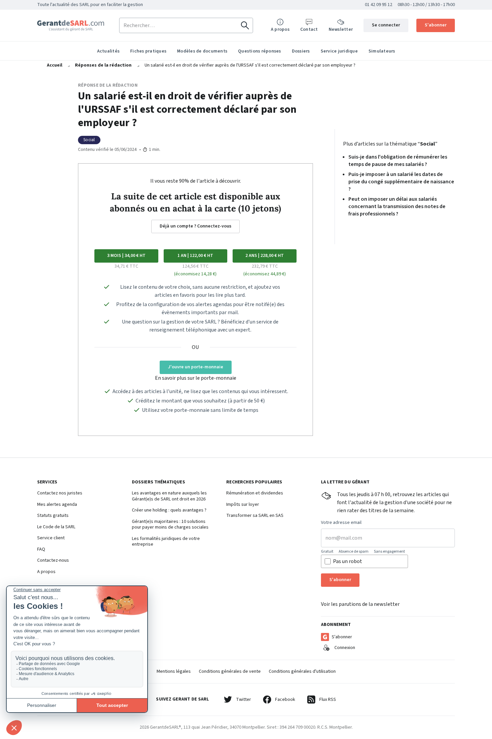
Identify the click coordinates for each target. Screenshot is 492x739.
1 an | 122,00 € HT (195, 255)
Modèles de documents (202, 51)
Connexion (344, 647)
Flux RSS (327, 699)
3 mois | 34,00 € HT (126, 255)
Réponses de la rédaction (103, 65)
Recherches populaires (254, 482)
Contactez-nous (53, 561)
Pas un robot (347, 561)
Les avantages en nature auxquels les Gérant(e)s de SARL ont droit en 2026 (169, 496)
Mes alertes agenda (57, 505)
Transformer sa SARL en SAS (254, 516)
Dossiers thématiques (158, 482)
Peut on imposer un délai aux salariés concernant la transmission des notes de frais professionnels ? (396, 206)
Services (47, 482)
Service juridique (339, 51)
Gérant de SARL (70, 25)
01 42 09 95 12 (378, 4)
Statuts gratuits (53, 516)
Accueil (54, 65)
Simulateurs (381, 51)
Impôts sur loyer (242, 505)
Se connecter (386, 25)
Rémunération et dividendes (254, 493)
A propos (46, 572)
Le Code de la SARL (56, 527)
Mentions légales (174, 671)
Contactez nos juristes (59, 493)
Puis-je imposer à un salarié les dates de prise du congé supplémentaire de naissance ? (401, 182)
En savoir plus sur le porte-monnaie (195, 378)
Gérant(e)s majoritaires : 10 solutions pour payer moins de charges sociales (170, 525)
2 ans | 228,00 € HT (264, 255)
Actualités (108, 51)
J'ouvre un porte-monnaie (195, 367)
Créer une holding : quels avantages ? (169, 510)
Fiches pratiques (148, 51)
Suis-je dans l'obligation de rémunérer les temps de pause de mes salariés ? (397, 160)
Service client (51, 538)
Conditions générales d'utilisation (302, 671)
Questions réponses (259, 51)
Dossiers (301, 51)
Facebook (285, 699)
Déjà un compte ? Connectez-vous (195, 226)
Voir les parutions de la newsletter (360, 604)
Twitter (243, 699)
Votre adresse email (341, 523)
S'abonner (435, 25)
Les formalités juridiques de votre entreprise (166, 542)
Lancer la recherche (245, 25)
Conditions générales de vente (230, 671)
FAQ (41, 550)
